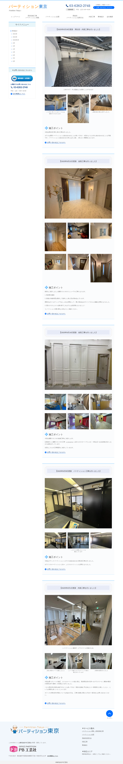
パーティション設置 (88, 734)
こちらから (69, 442)
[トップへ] (109, 713)
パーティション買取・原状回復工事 (93, 731)
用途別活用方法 (86, 738)
